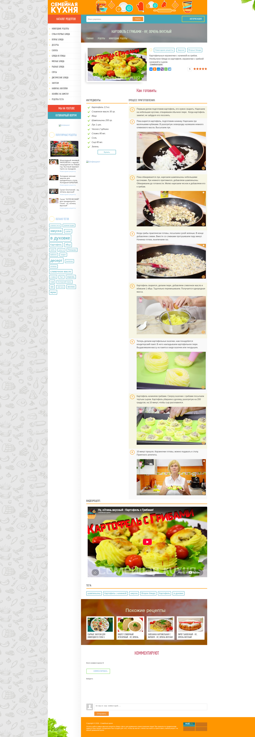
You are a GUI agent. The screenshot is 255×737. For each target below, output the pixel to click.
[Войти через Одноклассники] (88, 702)
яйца (68, 244)
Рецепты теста (58, 99)
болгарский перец (64, 282)
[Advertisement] (107, 182)
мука (53, 292)
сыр (52, 282)
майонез (53, 255)
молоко (71, 287)
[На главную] (64, 7)
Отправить (101, 714)
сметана (60, 287)
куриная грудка (69, 225)
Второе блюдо (148, 593)
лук (52, 287)
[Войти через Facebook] (88, 690)
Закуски (55, 83)
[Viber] (162, 69)
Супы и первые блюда (61, 34)
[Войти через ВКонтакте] (88, 686)
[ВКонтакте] (151, 69)
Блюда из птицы (58, 55)
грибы (52, 250)
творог (63, 255)
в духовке (60, 238)
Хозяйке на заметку (60, 94)
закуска (55, 231)
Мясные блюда (58, 61)
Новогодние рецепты (60, 28)
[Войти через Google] (88, 698)
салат (68, 231)
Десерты (55, 45)
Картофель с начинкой (115, 593)
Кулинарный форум (66, 115)
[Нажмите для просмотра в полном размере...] (171, 151)
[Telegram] (169, 69)
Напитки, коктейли (60, 88)
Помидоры (72, 250)
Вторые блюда (57, 39)
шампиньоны (94, 593)
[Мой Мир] (158, 69)
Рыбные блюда (58, 66)
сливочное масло (60, 271)
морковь (71, 277)
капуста (61, 250)
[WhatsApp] (165, 69)
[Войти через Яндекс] (88, 694)
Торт (61, 277)
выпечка (69, 261)
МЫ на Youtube (66, 108)
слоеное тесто (55, 225)
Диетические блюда (60, 77)
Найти (138, 19)
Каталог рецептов (66, 19)
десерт (56, 260)
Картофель (56, 244)
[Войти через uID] (88, 682)
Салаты (55, 50)
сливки (53, 277)
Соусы (54, 72)
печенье (53, 266)
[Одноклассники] (154, 69)
